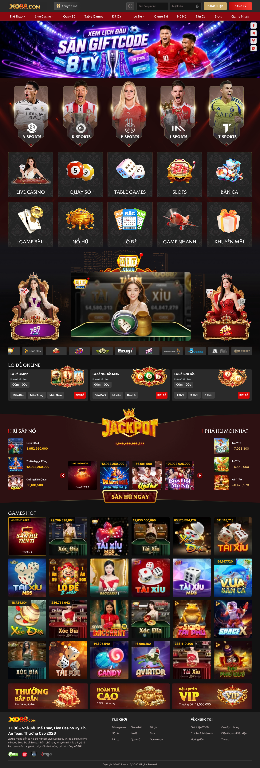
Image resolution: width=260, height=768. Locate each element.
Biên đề (80, 395)
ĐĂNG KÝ (240, 6)
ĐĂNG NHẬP (215, 6)
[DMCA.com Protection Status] (13, 754)
